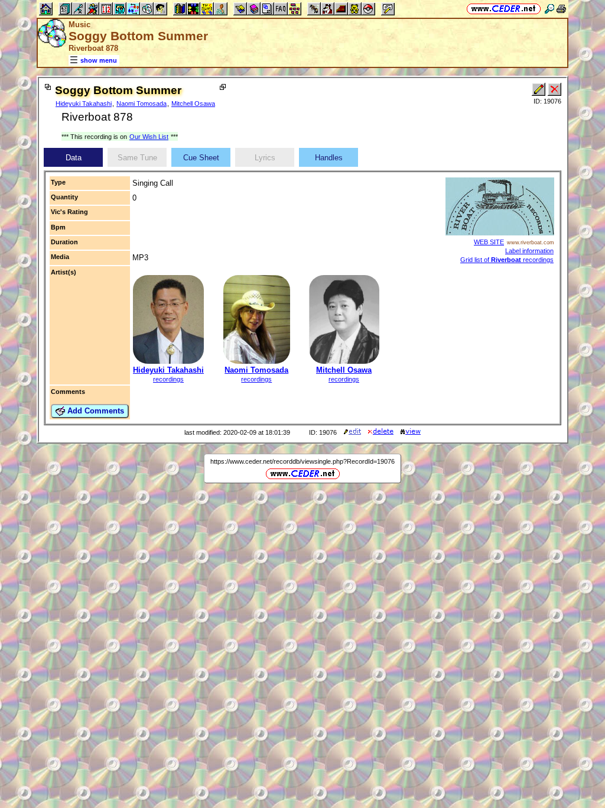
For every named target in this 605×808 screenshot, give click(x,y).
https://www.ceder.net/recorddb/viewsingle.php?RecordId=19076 (302, 461)
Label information (529, 250)
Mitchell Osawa (193, 103)
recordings (168, 379)
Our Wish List (148, 136)
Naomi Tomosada (141, 103)
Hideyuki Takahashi (84, 103)
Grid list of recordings (507, 259)
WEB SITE (489, 241)
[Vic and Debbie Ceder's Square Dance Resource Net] (503, 8)
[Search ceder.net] (549, 8)
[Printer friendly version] (561, 8)
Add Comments (94, 410)
